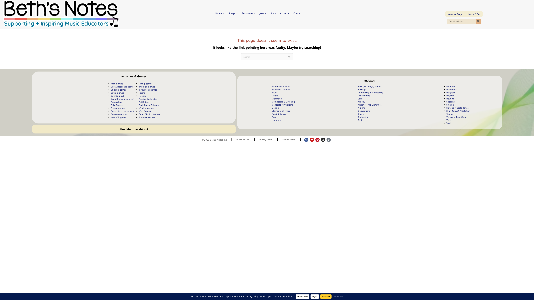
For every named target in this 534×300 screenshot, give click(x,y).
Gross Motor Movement (122, 111)
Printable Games (147, 117)
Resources (247, 13)
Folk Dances (117, 105)
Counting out (117, 96)
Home (218, 13)
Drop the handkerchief (122, 99)
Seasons (450, 101)
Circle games (117, 93)
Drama (275, 108)
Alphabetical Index (281, 86)
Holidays (362, 89)
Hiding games (145, 83)
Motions (142, 96)
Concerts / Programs (282, 104)
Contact (297, 13)
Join (262, 13)
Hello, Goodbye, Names (369, 86)
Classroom (277, 98)
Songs (232, 13)
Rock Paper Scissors (149, 105)
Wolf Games (145, 111)
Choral (275, 95)
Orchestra (363, 117)
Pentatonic (451, 86)
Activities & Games (281, 89)
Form (274, 117)
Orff (360, 120)
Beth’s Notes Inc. (218, 139)
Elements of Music (281, 111)
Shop (273, 13)
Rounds (450, 98)
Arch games (117, 83)
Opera (361, 114)
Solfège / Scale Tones (457, 108)
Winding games (146, 108)
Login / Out (474, 14)
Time (448, 120)
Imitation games (147, 86)
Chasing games (118, 89)
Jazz (360, 98)
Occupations (364, 111)
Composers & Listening (283, 101)
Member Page (455, 14)
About (283, 13)
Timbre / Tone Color (456, 117)
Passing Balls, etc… (148, 99)
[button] (369, 80)
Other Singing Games (149, 114)
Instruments (364, 95)
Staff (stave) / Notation (458, 111)
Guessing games (119, 114)
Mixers (142, 93)
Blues (274, 92)
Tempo (449, 114)
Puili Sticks (144, 102)
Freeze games (118, 108)
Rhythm (450, 95)
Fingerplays (116, 102)
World (449, 123)
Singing (450, 104)
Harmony (276, 120)
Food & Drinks (279, 114)
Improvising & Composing (370, 92)
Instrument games (148, 89)
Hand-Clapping (118, 117)
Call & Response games (122, 86)
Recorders (451, 89)
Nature (361, 108)
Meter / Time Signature (370, 104)
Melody (361, 101)
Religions (450, 92)
